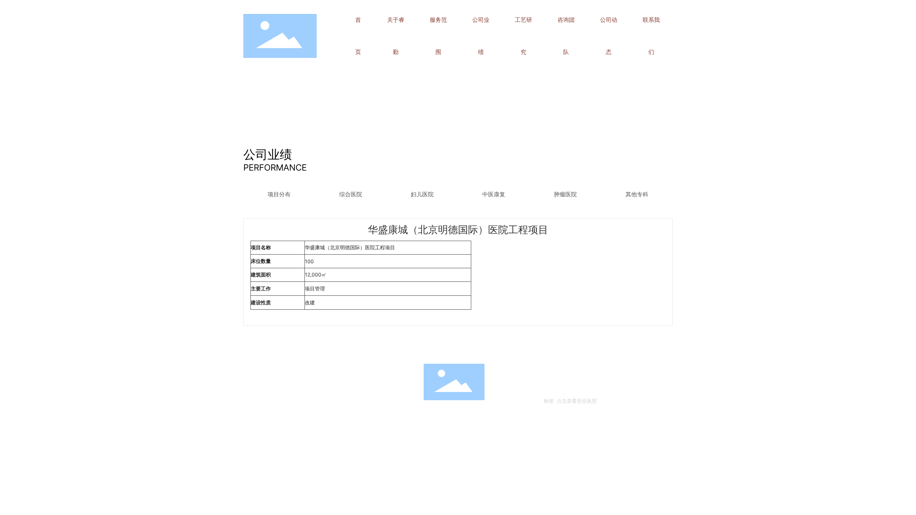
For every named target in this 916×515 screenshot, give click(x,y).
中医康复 (493, 194)
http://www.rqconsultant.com (292, 400)
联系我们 (295, 348)
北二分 (596, 389)
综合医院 (350, 194)
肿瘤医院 (565, 194)
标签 (549, 401)
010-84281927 (285, 389)
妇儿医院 (422, 194)
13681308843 (326, 389)
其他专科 (636, 194)
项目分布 (279, 194)
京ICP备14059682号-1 (570, 379)
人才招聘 (254, 348)
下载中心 (335, 348)
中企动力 (579, 389)
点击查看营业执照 (577, 401)
